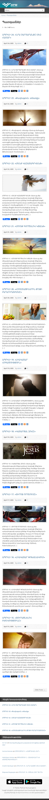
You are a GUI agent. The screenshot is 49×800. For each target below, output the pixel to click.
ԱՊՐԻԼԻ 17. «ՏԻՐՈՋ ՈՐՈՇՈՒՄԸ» (19, 494)
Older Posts (40, 690)
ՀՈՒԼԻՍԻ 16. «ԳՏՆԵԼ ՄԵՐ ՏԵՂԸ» (30, 772)
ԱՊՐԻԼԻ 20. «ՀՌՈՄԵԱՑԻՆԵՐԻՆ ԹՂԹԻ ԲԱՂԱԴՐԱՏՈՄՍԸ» (24, 730)
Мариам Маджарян (9, 772)
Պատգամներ (12, 15)
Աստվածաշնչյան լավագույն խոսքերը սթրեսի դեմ (23, 744)
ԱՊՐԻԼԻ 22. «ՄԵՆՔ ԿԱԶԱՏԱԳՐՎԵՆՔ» (22, 163)
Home (3, 15)
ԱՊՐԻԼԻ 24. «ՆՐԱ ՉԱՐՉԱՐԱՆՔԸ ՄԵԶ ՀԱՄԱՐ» (19, 705)
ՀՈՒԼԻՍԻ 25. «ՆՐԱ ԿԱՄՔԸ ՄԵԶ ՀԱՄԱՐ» (31, 766)
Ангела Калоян (7, 751)
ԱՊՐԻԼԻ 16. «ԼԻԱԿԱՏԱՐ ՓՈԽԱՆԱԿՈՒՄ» (23, 557)
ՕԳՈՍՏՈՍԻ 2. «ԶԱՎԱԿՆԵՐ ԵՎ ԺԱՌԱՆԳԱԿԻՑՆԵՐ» (21, 758)
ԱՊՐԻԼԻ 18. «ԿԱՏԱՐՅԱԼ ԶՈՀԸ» (19, 431)
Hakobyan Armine (8, 757)
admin (19, 43)
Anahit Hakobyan (8, 766)
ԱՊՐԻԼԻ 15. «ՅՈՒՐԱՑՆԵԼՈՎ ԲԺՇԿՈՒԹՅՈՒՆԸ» (17, 619)
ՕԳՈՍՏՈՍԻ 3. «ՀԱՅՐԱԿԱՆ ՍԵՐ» (27, 751)
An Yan (4, 743)
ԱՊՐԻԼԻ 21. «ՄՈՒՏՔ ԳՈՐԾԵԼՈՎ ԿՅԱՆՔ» (23, 226)
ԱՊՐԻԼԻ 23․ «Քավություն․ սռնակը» (21, 98)
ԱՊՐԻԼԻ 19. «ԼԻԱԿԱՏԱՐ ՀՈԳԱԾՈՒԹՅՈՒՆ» (15, 361)
